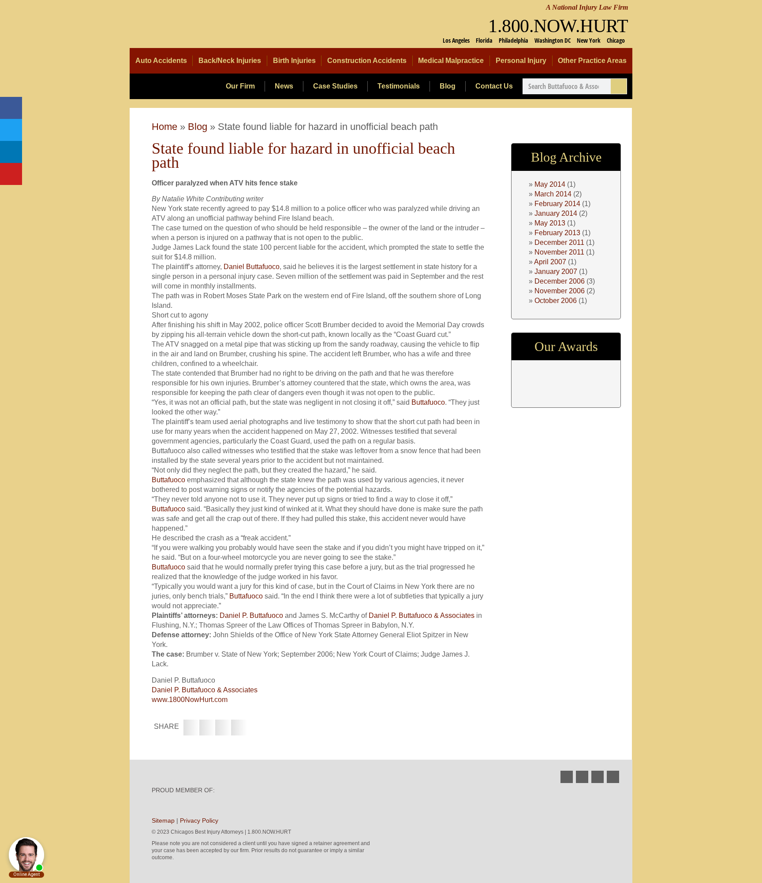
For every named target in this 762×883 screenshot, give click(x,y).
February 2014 (557, 203)
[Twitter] (11, 130)
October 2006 (555, 300)
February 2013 (557, 232)
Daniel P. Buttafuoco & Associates (421, 615)
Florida (484, 40)
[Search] (619, 86)
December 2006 (559, 281)
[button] (191, 727)
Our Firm (240, 86)
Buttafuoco (428, 402)
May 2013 (549, 223)
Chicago (616, 40)
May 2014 (549, 184)
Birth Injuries (294, 60)
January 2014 (555, 213)
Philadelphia (513, 40)
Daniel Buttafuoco (252, 266)
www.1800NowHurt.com (190, 699)
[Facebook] (11, 108)
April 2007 (550, 262)
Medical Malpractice (451, 60)
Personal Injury (521, 60)
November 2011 (559, 252)
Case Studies (335, 86)
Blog (448, 86)
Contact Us (494, 86)
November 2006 (559, 291)
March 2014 (553, 194)
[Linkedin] (11, 152)
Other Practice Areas (592, 60)
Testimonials (398, 86)
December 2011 (559, 242)
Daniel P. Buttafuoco (251, 615)
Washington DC (552, 40)
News (284, 86)
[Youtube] (11, 174)
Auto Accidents (161, 60)
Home (164, 126)
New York (589, 40)
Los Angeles (456, 40)
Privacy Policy (199, 820)
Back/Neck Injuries (229, 60)
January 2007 (555, 271)
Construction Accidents (367, 60)
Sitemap (163, 820)
